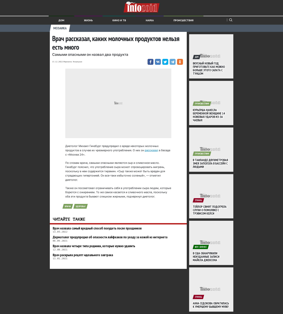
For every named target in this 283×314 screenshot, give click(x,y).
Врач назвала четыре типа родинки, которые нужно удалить (94, 246)
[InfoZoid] (141, 7)
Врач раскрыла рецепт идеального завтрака (83, 255)
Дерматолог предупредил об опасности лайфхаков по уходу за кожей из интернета (110, 237)
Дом (61, 20)
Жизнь (88, 20)
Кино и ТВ (119, 20)
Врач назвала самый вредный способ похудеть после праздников (97, 228)
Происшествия (183, 20)
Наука (150, 20)
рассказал (151, 150)
